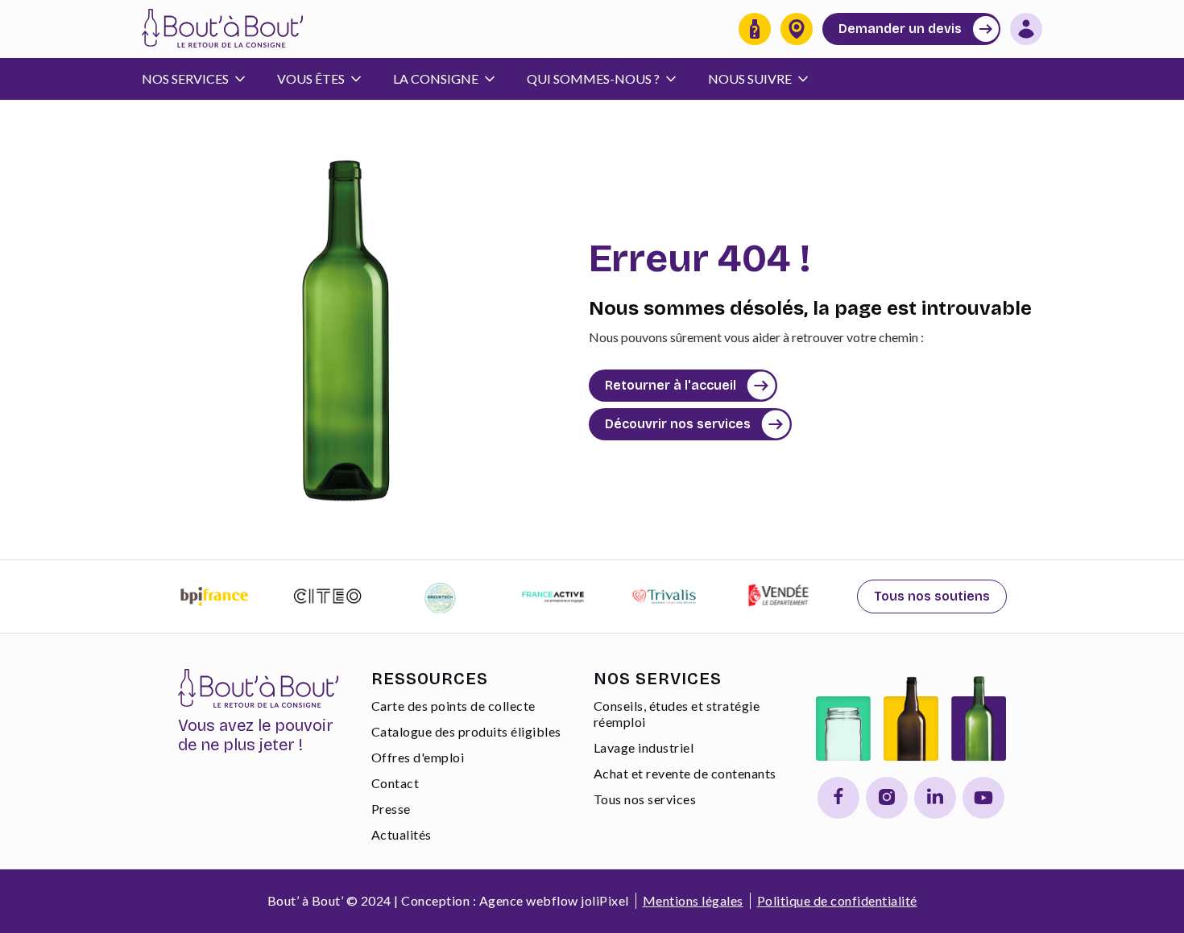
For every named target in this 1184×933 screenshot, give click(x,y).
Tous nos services (645, 799)
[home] (222, 29)
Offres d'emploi (418, 757)
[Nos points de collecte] (796, 29)
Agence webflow (528, 900)
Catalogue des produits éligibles (466, 731)
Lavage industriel (644, 747)
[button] (201, 78)
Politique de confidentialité (837, 900)
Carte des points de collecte (453, 705)
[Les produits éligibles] (755, 29)
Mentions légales (693, 900)
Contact (395, 783)
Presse (391, 808)
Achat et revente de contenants (685, 773)
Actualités (401, 834)
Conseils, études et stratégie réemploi (677, 713)
